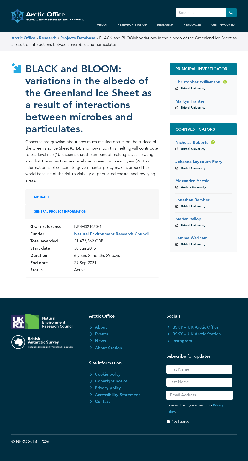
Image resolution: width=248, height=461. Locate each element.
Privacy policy (108, 387)
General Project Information (60, 211)
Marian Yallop (188, 219)
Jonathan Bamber (192, 199)
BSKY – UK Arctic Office (195, 327)
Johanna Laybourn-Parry (198, 161)
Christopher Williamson (198, 82)
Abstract (41, 197)
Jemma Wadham (191, 237)
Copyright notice (111, 381)
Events (101, 334)
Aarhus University (193, 187)
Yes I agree (180, 421)
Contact (102, 401)
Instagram (182, 340)
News (100, 340)
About (101, 327)
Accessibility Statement (117, 394)
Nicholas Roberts (191, 142)
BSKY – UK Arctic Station (196, 334)
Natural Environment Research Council (111, 233)
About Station (108, 347)
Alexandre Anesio (192, 180)
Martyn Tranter (190, 101)
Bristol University (193, 88)
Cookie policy (108, 374)
